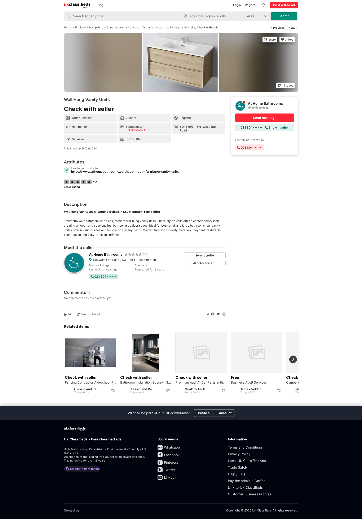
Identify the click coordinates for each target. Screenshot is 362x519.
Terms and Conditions (245, 447)
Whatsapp (172, 447)
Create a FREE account (214, 413)
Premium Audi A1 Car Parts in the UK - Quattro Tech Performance (201, 382)
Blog (100, 5)
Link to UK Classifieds (245, 487)
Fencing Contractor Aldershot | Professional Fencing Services (90, 382)
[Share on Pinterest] (224, 314)
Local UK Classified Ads (247, 461)
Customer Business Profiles (249, 494)
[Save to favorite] (112, 391)
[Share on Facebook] (212, 314)
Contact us (71, 510)
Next (291, 27)
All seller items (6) (204, 263)
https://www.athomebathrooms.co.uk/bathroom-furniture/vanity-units (125, 171)
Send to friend (90, 314)
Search (284, 16)
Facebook (172, 455)
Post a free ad (284, 5)
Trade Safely (238, 467)
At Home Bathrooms (105, 254)
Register (250, 5)
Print (70, 314)
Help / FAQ (236, 474)
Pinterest (171, 462)
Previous (278, 27)
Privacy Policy (239, 454)
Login (237, 5)
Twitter (169, 470)
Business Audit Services (249, 382)
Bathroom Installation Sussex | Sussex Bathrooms (145, 382)
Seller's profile (204, 255)
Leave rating (72, 187)
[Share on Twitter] (218, 314)
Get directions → (135, 130)
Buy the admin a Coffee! (247, 481)
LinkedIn (170, 477)
